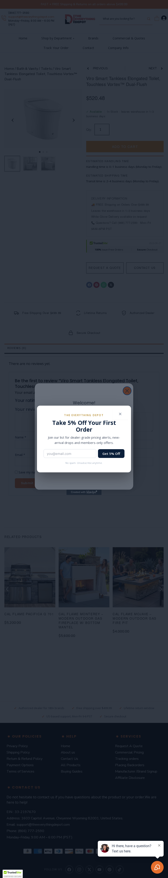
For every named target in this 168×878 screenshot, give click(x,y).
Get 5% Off (111, 453)
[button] (13, 874)
